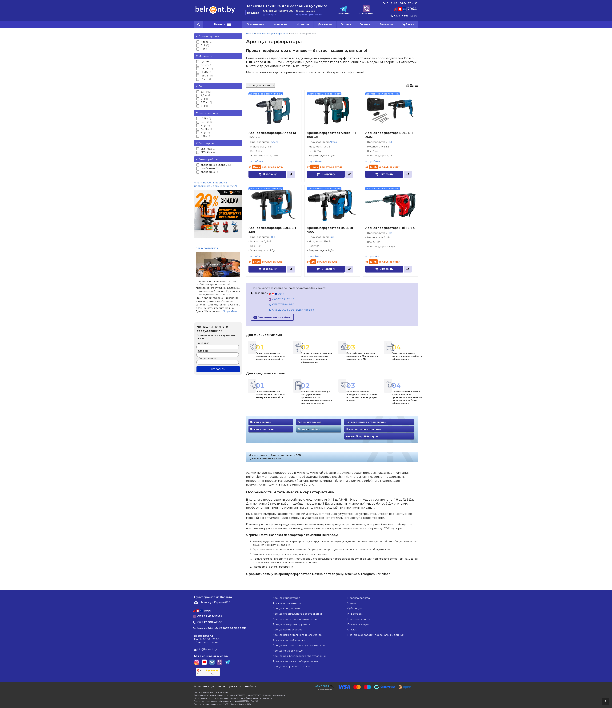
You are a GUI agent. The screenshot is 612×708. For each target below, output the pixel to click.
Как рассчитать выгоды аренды (366, 422)
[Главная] (215, 13)
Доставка (325, 24)
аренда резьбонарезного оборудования (299, 655)
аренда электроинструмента (272, 33)
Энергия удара (208, 113)
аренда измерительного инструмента (297, 634)
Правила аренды (261, 422)
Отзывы (365, 24)
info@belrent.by (206, 649)
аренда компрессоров (288, 629)
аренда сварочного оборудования (295, 661)
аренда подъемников (287, 603)
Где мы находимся (309, 422)
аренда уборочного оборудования (295, 619)
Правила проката (358, 597)
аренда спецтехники (286, 608)
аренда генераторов (286, 597)
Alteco (275, 142)
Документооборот (309, 429)
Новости (302, 24)
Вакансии (386, 24)
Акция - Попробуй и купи (362, 436)
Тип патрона (206, 143)
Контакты (280, 24)
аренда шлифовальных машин (292, 666)
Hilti (390, 233)
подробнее (255, 161)
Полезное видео (358, 624)
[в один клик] (291, 174)
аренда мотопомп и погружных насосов (299, 645)
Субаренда (354, 608)
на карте (270, 14)
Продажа (253, 12)
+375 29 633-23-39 (282, 299)
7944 (411, 9)
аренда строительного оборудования (297, 613)
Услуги (351, 603)
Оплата (346, 24)
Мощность (205, 56)
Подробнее (230, 311)
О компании (255, 24)
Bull (390, 142)
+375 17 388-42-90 (405, 15)
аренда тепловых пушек (288, 650)
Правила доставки (262, 429)
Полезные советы (358, 619)
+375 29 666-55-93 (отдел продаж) (293, 309)
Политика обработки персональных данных (375, 634)
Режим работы (208, 159)
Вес (201, 86)
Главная (250, 33)
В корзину (269, 174)
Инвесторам (355, 613)
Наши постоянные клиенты (363, 429)
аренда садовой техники (289, 640)
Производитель (209, 36)
